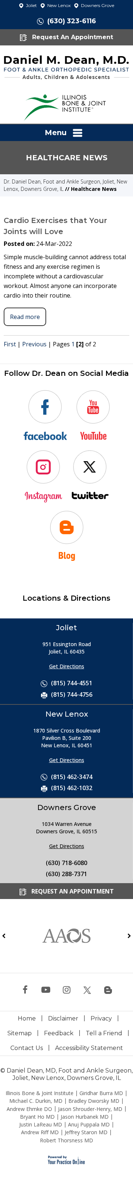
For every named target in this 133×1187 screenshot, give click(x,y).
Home (27, 1018)
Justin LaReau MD (40, 1124)
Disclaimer (63, 1018)
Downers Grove (97, 5)
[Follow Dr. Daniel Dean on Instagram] (66, 990)
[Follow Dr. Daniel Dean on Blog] (107, 990)
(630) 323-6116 (71, 21)
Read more (25, 317)
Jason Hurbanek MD (85, 1116)
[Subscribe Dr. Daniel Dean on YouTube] (45, 990)
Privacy (101, 1018)
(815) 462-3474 (71, 777)
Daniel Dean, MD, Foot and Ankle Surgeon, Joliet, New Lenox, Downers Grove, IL (70, 1074)
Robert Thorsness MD (66, 1140)
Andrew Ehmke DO (29, 1108)
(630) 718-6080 (66, 863)
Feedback (59, 1033)
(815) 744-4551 (71, 683)
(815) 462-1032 (71, 788)
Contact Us (26, 1048)
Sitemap (19, 1033)
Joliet (31, 5)
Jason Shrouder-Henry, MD (90, 1108)
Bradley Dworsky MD (93, 1100)
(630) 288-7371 (66, 874)
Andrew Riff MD (40, 1132)
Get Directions (66, 666)
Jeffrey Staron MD (86, 1132)
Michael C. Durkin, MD (35, 1100)
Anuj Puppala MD (89, 1124)
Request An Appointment (71, 37)
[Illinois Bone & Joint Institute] (66, 105)
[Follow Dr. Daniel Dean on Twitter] (87, 990)
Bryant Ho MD (37, 1116)
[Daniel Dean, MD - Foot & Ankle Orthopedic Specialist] (66, 66)
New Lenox (58, 5)
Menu (55, 132)
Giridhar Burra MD (101, 1093)
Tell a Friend (104, 1033)
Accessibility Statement (89, 1048)
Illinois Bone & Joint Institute (40, 1093)
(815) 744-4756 (71, 694)
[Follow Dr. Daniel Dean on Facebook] (25, 990)
